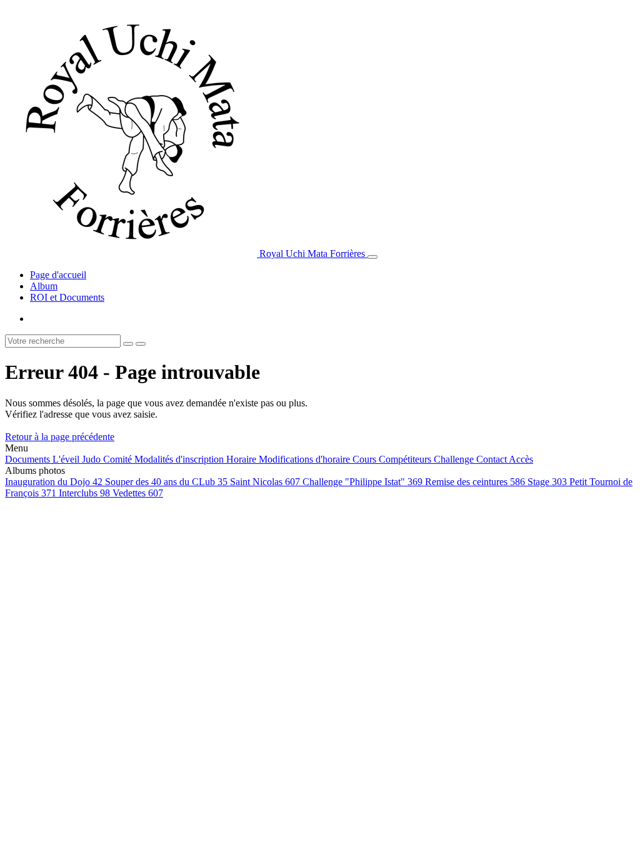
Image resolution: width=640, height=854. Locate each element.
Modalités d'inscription (180, 459)
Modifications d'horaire (305, 459)
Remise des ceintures (475, 481)
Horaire (242, 459)
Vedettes (137, 493)
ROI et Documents (67, 297)
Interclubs (84, 493)
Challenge (455, 459)
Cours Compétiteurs (393, 459)
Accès (521, 459)
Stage (547, 481)
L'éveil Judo (77, 459)
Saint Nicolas (265, 481)
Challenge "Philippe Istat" (362, 481)
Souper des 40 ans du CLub (166, 481)
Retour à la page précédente (59, 436)
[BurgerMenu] (373, 257)
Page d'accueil (58, 274)
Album (44, 286)
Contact (492, 459)
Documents (28, 459)
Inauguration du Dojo (53, 481)
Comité (118, 459)
